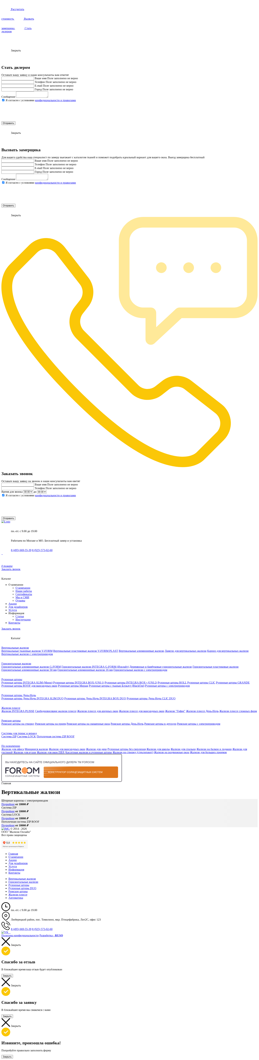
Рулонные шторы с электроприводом (167, 685)
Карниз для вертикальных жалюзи (228, 650)
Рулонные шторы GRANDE (233, 682)
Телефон (40, 81)
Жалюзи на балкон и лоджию (214, 749)
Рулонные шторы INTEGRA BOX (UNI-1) (78, 682)
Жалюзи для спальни (183, 749)
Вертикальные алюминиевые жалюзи (141, 650)
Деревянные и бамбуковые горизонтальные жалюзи (161, 666)
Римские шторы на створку (17, 723)
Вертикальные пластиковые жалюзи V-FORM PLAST (85, 650)
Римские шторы (11, 720)
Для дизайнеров (18, 606)
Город (38, 89)
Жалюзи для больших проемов (208, 752)
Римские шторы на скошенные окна (88, 723)
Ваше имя (41, 78)
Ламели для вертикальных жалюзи (185, 650)
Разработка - (51, 935)
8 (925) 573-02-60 (42, 550)
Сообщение (8, 96)
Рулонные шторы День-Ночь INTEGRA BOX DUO (95, 698)
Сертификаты (24, 594)
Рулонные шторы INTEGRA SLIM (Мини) (27, 682)
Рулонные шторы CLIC (201, 682)
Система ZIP (8, 736)
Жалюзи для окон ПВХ (51, 752)
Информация (16, 869)
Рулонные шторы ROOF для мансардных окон (29, 685)
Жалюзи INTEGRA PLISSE (17, 711)
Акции (12, 603)
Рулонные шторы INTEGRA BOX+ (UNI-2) (131, 682)
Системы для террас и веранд (19, 733)
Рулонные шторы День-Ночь (18, 695)
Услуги (12, 610)
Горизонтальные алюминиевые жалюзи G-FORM (31, 666)
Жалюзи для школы (158, 749)
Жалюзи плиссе (10, 707)
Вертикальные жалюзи (15, 647)
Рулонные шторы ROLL (172, 682)
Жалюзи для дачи (96, 749)
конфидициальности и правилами (55, 100)
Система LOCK (26, 736)
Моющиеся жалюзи (36, 749)
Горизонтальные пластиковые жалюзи (216, 666)
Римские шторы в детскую (160, 723)
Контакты (14, 622)
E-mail (38, 85)
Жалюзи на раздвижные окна (171, 752)
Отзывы (20, 600)
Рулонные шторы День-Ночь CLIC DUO (151, 698)
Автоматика (15, 897)
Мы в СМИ (22, 597)
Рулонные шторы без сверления (126, 749)
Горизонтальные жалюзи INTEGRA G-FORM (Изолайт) (95, 666)
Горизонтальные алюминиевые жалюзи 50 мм (29, 669)
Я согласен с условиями (41, 100)
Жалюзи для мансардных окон (67, 749)
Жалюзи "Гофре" (175, 711)
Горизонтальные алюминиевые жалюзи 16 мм (85, 669)
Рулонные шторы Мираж (73, 685)
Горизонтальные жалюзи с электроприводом (140, 669)
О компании (23, 587)
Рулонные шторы (11, 679)
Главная (13, 853)
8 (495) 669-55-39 (21, 550)
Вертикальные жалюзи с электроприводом (27, 654)
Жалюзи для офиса (12, 749)
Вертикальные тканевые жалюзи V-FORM (27, 650)
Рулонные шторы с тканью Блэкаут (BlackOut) (116, 685)
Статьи (20, 616)
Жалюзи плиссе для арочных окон (97, 711)
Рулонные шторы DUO (22, 888)
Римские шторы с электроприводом (198, 723)
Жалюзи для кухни (24, 752)
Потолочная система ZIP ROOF (56, 736)
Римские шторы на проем (50, 723)
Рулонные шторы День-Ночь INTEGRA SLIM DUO (32, 698)
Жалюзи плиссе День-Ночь (202, 711)
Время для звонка (12, 491)
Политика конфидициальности (20, 935)
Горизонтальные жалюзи (16, 663)
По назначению (10, 745)
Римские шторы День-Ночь (127, 723)
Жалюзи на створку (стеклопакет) (133, 752)
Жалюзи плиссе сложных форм (238, 711)
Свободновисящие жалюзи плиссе (55, 711)
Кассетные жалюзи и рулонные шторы (88, 752)
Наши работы (24, 591)
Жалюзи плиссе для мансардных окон (141, 711)
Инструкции (23, 619)
